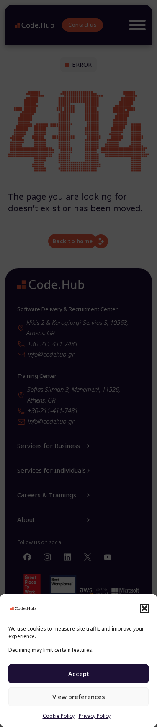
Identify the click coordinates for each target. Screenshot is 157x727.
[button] (144, 608)
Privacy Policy (95, 715)
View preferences (78, 696)
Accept (78, 673)
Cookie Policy (59, 715)
